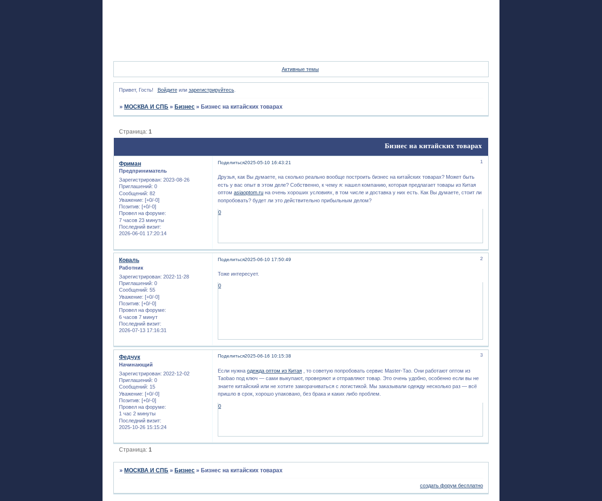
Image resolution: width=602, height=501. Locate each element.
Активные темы (300, 69)
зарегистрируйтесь (211, 90)
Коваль (129, 260)
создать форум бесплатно (451, 485)
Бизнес (184, 106)
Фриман (130, 163)
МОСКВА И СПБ (146, 106)
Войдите (167, 90)
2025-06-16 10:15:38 (268, 355)
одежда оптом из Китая (274, 371)
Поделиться (231, 162)
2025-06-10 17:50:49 (268, 259)
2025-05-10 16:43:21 (268, 162)
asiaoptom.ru (248, 192)
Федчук (129, 357)
